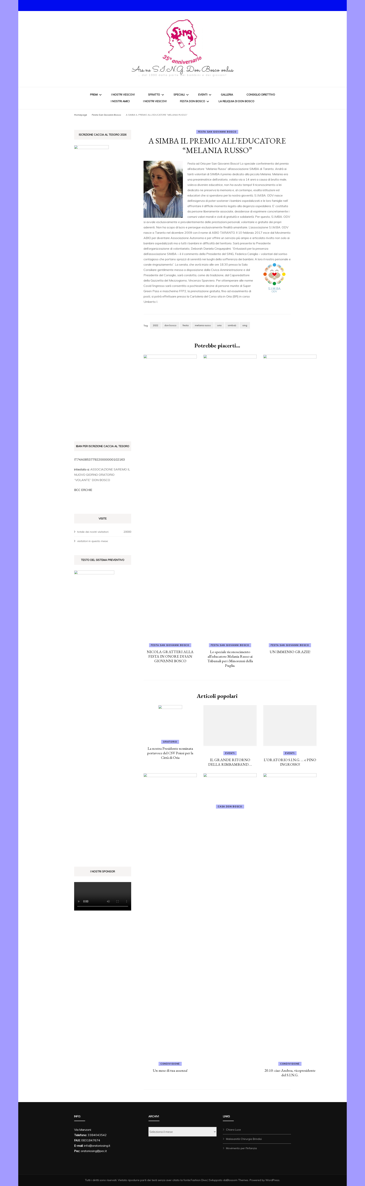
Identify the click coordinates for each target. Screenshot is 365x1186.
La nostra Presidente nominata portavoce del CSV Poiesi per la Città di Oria (170, 753)
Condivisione (170, 1063)
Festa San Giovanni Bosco (217, 131)
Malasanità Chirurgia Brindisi (244, 1139)
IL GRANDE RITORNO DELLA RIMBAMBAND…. (230, 762)
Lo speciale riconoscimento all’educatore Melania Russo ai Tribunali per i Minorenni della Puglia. (230, 658)
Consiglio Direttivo (261, 94)
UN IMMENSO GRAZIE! (290, 651)
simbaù (232, 325)
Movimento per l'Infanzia (241, 1148)
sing (244, 325)
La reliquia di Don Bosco (236, 101)
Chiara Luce (233, 1129)
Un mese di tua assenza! (170, 1070)
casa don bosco (230, 806)
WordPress (272, 1180)
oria (219, 325)
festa (186, 325)
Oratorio (170, 741)
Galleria (227, 94)
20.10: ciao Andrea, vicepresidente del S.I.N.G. (289, 1072)
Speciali (179, 94)
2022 (155, 325)
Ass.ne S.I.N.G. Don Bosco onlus (182, 69)
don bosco (170, 325)
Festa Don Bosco (192, 101)
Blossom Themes (237, 1180)
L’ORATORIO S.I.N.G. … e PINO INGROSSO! (290, 762)
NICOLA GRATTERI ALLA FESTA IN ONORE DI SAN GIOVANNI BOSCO (170, 656)
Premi (94, 94)
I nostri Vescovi (123, 94)
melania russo (203, 325)
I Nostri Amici (120, 101)
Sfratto (154, 94)
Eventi (202, 94)
